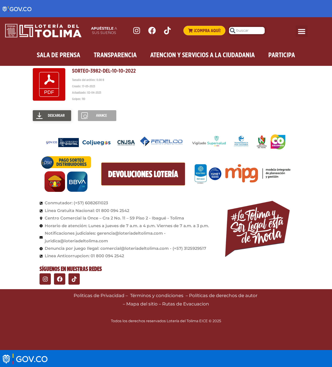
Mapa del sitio (142, 304)
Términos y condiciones (156, 295)
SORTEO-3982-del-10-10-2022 (104, 70)
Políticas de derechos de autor (224, 295)
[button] (302, 31)
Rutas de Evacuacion (185, 304)
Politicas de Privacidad (99, 295)
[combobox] (247, 30)
